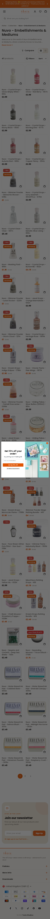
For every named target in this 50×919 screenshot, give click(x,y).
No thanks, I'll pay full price (13, 468)
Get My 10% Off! (13, 465)
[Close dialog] (47, 443)
